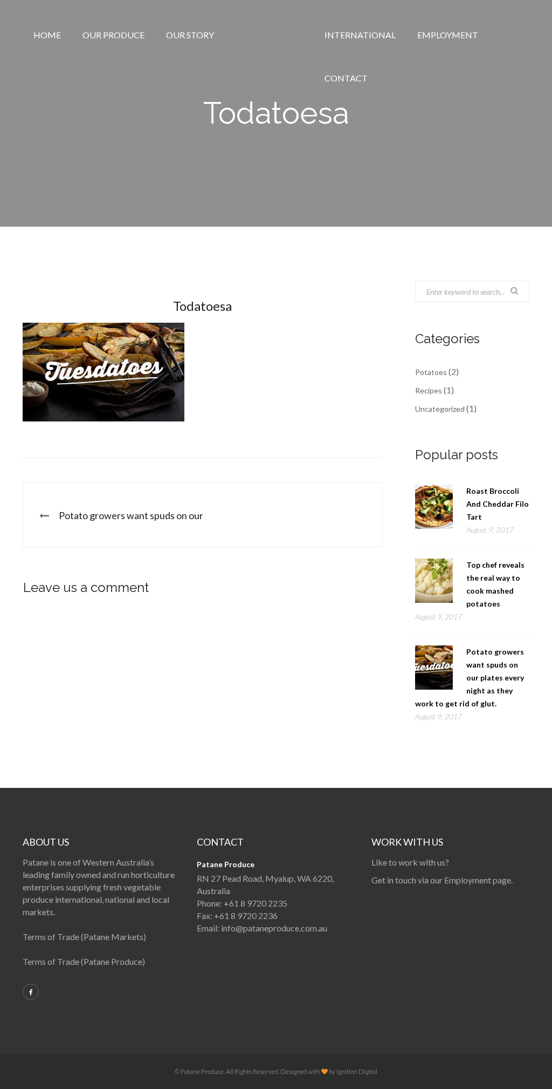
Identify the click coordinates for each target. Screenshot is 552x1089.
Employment (447, 35)
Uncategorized (440, 408)
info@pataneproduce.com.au (274, 928)
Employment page (477, 880)
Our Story (190, 35)
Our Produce (113, 35)
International (360, 35)
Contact (346, 78)
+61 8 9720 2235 (255, 903)
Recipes (428, 390)
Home (47, 35)
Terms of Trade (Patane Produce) (84, 961)
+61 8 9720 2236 (246, 915)
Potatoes (431, 372)
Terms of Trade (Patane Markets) (84, 936)
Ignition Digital (356, 1071)
